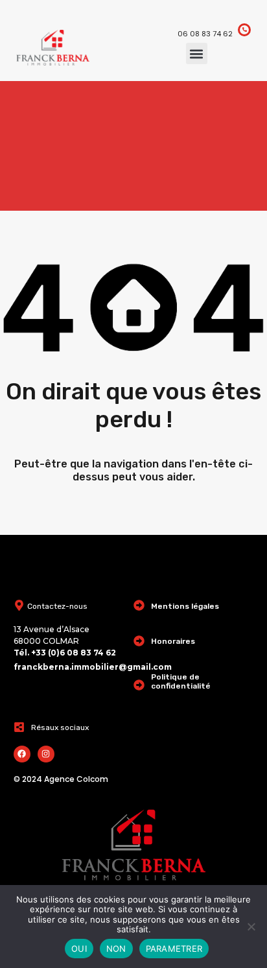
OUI (79, 948)
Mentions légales (185, 606)
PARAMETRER (174, 948)
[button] (196, 53)
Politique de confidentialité (181, 681)
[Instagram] (46, 754)
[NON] (250, 927)
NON (116, 948)
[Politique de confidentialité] (139, 685)
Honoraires (173, 641)
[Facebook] (22, 754)
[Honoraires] (139, 640)
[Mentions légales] (139, 605)
